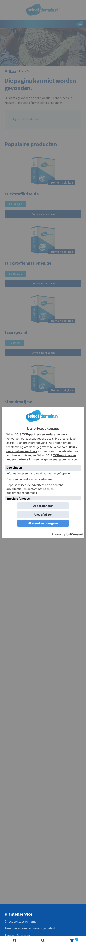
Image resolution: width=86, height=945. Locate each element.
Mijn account (14, 940)
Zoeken (43, 940)
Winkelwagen (67, 938)
